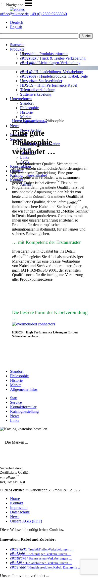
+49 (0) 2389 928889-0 (48, 14)
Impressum (18, 507)
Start (13, 398)
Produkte (17, 49)
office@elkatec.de (14, 14)
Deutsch (16, 22)
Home (17, 121)
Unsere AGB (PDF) (26, 521)
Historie (16, 380)
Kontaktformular (23, 407)
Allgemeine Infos (23, 389)
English (16, 27)
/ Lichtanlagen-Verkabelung (50, 63)
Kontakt (16, 503)
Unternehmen (33, 121)
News (14, 126)
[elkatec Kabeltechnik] (17, 9)
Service (16, 402)
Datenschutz (20, 512)
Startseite (17, 45)
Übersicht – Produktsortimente (44, 54)
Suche (86, 36)
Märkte (15, 385)
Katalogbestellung (24, 411)
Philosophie (19, 376)
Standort (16, 371)
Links (24, 157)
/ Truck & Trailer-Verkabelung (52, 58)
